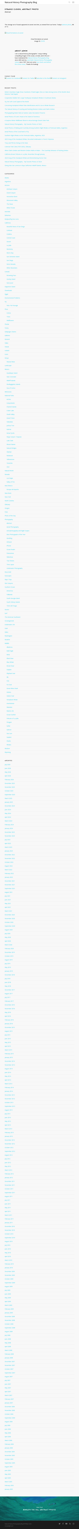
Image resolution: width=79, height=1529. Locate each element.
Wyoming (8, 752)
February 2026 (9, 779)
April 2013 (8, 1125)
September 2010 (10, 1238)
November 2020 (10, 918)
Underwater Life (10, 624)
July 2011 (7, 1200)
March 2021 (8, 911)
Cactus (9, 313)
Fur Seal (9, 685)
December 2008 (10, 1316)
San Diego (10, 260)
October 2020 (9, 922)
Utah (6, 628)
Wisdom (7, 748)
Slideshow (10, 557)
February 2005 (9, 1485)
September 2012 (10, 1151)
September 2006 (10, 1418)
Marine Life (10, 711)
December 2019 (10, 952)
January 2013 (9, 1136)
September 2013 (10, 1106)
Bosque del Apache (13, 489)
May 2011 (8, 1208)
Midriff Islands (11, 380)
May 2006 (8, 1433)
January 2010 (9, 1268)
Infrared (9, 542)
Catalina (9, 234)
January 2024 (9, 828)
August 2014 (9, 1069)
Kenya (7, 358)
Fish (8, 681)
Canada (7, 272)
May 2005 (8, 1474)
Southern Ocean (10, 587)
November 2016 (10, 1009)
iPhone (9, 546)
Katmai (9, 429)
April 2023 (8, 843)
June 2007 (8, 1384)
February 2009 (9, 1309)
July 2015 (7, 1035)
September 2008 (10, 1328)
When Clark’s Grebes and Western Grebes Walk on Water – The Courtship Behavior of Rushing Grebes (36, 150)
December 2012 (10, 1140)
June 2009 (8, 1294)
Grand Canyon (11, 193)
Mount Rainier (11, 444)
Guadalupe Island (12, 373)
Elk (7, 677)
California (8, 223)
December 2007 (10, 1361)
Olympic (9, 452)
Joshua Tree (10, 425)
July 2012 (7, 1159)
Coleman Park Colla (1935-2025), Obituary (18, 147)
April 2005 (8, 1478)
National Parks (9, 395)
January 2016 (9, 1024)
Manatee (9, 707)
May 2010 (8, 1253)
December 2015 (10, 1027)
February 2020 (9, 948)
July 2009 (7, 1290)
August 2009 (9, 1286)
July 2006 (7, 1425)
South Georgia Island (13, 598)
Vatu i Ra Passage (12, 305)
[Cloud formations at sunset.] (39, 33)
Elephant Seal (11, 673)
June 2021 (8, 900)
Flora (6, 309)
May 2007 (8, 1388)
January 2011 (9, 1223)
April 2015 (8, 1046)
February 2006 (9, 1444)
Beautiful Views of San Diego (16, 226)
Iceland (7, 350)
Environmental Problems (12, 298)
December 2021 (10, 881)
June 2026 (8, 768)
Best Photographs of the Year (16, 534)
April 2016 (8, 1016)
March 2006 (8, 1440)
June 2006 (8, 1429)
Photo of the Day (10, 516)
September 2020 (10, 926)
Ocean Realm (11, 549)
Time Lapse (10, 564)
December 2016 (10, 1005)
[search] (69, 2)
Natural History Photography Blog (21, 2)
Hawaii (7, 347)
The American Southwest (12, 617)
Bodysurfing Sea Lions (12, 219)
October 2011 (9, 1189)
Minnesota (8, 392)
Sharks (9, 741)
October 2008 (9, 1324)
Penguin (9, 722)
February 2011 (9, 1219)
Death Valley (10, 414)
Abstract (8, 12)
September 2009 (10, 1283)
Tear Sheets (10, 561)
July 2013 (7, 1114)
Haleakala (10, 422)
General (7, 339)
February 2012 (9, 1174)
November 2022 (10, 858)
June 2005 (8, 1470)
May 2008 (8, 1343)
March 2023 (8, 847)
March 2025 (8, 798)
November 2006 (10, 1410)
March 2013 (8, 1129)
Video (6, 632)
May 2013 (8, 1121)
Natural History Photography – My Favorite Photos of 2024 (23, 162)
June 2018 (8, 982)
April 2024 (8, 817)
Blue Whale (10, 662)
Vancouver (10, 283)
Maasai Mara (11, 362)
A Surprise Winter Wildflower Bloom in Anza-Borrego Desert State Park (27, 120)
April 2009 (8, 1301)
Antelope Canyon (12, 189)
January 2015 (9, 1057)
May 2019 (8, 967)
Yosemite (10, 463)
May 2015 (8, 1042)
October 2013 (9, 1102)
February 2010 (9, 1264)
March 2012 (8, 1170)
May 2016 (8, 1012)
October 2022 (9, 862)
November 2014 (10, 1065)
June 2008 (8, 1339)
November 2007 (10, 1365)
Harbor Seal (10, 696)
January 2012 (9, 1177)
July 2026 (7, 764)
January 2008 (9, 1358)
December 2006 (10, 1407)
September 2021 (10, 888)
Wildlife (7, 643)
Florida (7, 324)
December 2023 (10, 832)
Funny (6, 328)
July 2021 (7, 896)
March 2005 (8, 1482)
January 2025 (9, 802)
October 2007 (9, 1369)
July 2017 (7, 997)
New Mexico (9, 486)
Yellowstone (10, 459)
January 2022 (9, 877)
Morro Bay (10, 253)
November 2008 (10, 1320)
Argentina (8, 181)
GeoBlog (9, 538)
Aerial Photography (13, 527)
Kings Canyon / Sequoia (14, 437)
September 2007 (10, 1373)
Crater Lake (10, 410)
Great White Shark (12, 688)
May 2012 (8, 1166)
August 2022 (9, 866)
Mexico (7, 369)
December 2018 (10, 975)
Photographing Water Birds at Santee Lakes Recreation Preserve (25, 113)
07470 (43, 41)
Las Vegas (10, 478)
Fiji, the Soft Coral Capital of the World (17, 102)
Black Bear (10, 658)
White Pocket (11, 208)
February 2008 (9, 1354)
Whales (9, 745)
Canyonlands (11, 403)
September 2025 (10, 794)
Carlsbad (9, 230)
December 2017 (10, 990)
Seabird (9, 737)
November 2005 (10, 1455)
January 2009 (9, 1313)
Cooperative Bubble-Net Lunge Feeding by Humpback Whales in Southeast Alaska (30, 98)
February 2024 (9, 825)
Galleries (7, 335)
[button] (73, 2)
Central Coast (11, 238)
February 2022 (9, 873)
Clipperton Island (10, 287)
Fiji (5, 302)
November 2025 (10, 787)
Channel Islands (11, 407)
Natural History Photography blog (38, 58)
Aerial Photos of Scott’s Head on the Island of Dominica (22, 117)
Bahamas (8, 215)
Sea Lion (9, 733)
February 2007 (9, 1399)
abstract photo (66, 25)
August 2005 (9, 1467)
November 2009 (10, 1275)
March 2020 (8, 945)
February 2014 (9, 1087)
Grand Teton (11, 418)
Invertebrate (10, 703)
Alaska (7, 178)
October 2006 (9, 1414)
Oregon (7, 508)
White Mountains (12, 268)
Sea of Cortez (11, 388)
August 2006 (9, 1422)
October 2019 (9, 956)
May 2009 (8, 1298)
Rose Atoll (8, 572)
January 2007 (9, 1403)
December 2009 (10, 1271)
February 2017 (9, 1001)
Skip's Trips (8, 579)
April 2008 (8, 1346)
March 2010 (8, 1260)
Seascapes (8, 576)
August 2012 (9, 1155)
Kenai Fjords (10, 433)
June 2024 (8, 810)
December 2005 (10, 1452)
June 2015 (8, 1039)
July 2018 (7, 978)
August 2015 (9, 1031)
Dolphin (9, 670)
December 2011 (10, 1181)
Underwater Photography (14, 568)
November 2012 (10, 1144)
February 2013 (9, 1132)
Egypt (6, 294)
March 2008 (8, 1350)
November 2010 (10, 1230)
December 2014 (10, 1061)
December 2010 (10, 1226)
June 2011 (8, 1204)
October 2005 (9, 1459)
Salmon (9, 730)
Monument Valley (12, 200)
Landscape (8, 365)
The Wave (10, 204)
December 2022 (10, 855)
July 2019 (7, 963)
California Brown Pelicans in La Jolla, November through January (25, 154)
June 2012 (8, 1162)
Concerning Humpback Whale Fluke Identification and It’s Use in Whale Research (30, 105)
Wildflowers (10, 320)
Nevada (7, 474)
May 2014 (8, 1076)
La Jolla (9, 245)
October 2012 (9, 1147)
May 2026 (8, 772)
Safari (8, 726)
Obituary (7, 504)
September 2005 (10, 1463)
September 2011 (10, 1192)
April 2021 (8, 907)
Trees (8, 317)
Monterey (10, 249)
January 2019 (9, 971)
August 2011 (9, 1196)
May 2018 (8, 986)
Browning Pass (11, 275)
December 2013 (10, 1095)
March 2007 (8, 1395)
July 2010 (7, 1245)
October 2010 (9, 1234)
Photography (9, 519)
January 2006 (9, 1448)
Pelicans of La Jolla (12, 718)
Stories (7, 609)
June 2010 (8, 1249)
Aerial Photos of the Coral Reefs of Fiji (17, 132)
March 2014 (8, 1084)
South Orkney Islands (13, 602)
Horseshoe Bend (12, 196)
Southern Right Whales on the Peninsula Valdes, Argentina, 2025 (25, 135)
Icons (6, 354)
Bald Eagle (10, 651)
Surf (6, 613)
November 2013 (10, 1099)
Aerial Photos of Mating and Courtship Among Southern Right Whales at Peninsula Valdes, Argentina (36, 128)
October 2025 (9, 791)
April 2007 (8, 1391)
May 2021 (8, 903)
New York (8, 497)
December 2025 (10, 783)
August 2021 (9, 892)
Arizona (7, 185)
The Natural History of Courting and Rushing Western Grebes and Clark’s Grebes (30, 109)
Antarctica (10, 591)
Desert (9, 242)
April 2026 (8, 776)
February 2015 (9, 1054)
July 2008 (7, 1335)
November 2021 (10, 885)
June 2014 (8, 1072)
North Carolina (9, 501)
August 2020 (9, 930)
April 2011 (8, 1211)
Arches (9, 399)
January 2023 (9, 851)
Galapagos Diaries (10, 332)
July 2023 (7, 840)
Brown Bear (10, 666)
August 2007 (9, 1376)
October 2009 (9, 1279)
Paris (6, 512)
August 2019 (9, 960)
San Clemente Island (13, 257)
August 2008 (9, 1331)
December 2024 (10, 806)
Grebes (9, 692)
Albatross (10, 647)
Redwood (10, 456)
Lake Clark (10, 441)
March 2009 (8, 1305)
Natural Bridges (11, 448)
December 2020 (10, 915)
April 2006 (8, 1437)
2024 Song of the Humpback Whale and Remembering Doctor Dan (25, 158)
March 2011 (8, 1215)
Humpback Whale (12, 700)
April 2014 (8, 1080)
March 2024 (8, 821)
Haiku (6, 343)
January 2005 (9, 1489)
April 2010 (8, 1256)
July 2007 (7, 1380)
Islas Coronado (11, 377)
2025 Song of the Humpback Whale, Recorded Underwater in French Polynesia (29, 139)
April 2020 (8, 941)
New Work (8, 493)
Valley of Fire (11, 482)
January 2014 (9, 1091)
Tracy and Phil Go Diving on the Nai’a (16, 143)
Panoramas (10, 553)
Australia (7, 211)
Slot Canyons (9, 583)
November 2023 (10, 836)
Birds (8, 655)
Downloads (8, 290)
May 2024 (8, 813)
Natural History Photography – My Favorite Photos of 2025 (23, 124)
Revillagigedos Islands (13, 384)
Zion (8, 467)
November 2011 (10, 1185)
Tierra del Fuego (12, 606)
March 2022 (8, 870)
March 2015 (8, 1050)
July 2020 (7, 933)
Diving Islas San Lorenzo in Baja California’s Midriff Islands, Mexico (25, 165)
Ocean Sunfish (11, 715)
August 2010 (9, 1241)
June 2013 (8, 1117)
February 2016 (9, 1020)
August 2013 (9, 1110)
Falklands (9, 594)
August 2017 (9, 993)
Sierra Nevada (11, 264)
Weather (7, 640)
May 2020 (8, 937)
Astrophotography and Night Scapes (18, 531)
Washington (8, 636)
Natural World (9, 471)
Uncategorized (9, 621)
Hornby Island (11, 279)
